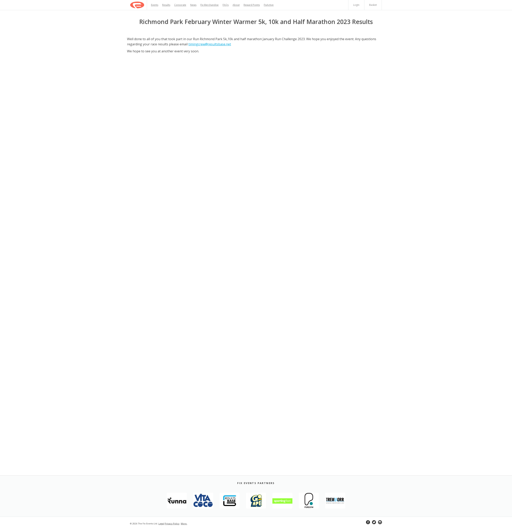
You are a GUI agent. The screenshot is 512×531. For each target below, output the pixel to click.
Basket (373, 5)
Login (356, 5)
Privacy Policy (172, 523)
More (184, 523)
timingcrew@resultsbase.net (209, 44)
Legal (161, 523)
